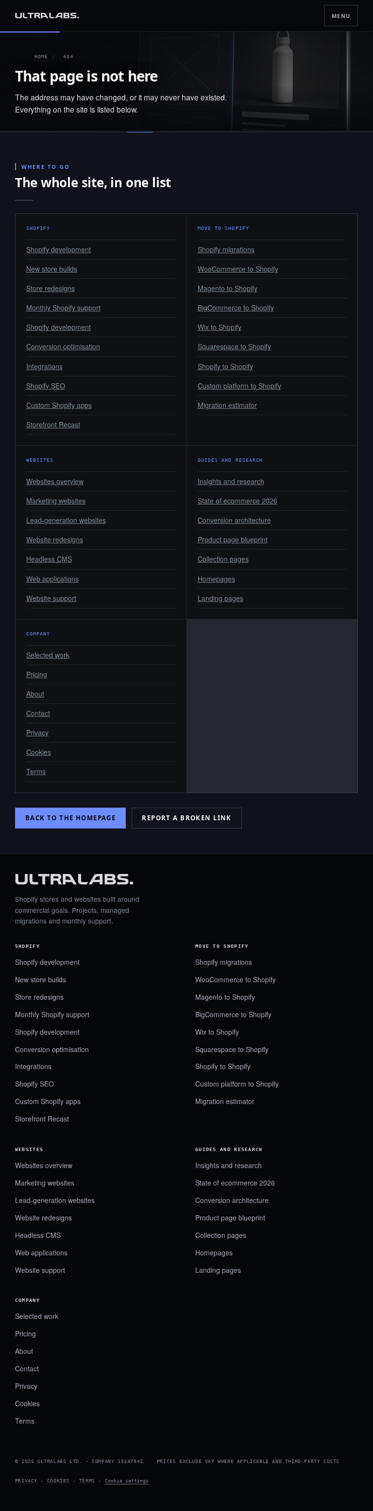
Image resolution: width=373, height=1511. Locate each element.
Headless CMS (49, 559)
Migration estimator (227, 405)
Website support (51, 598)
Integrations (44, 366)
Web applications (52, 579)
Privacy (37, 732)
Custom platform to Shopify (239, 385)
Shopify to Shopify (225, 366)
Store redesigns (50, 288)
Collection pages (223, 559)
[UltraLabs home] (47, 16)
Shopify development (58, 249)
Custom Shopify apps (59, 405)
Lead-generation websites (66, 520)
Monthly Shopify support (63, 307)
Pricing (36, 674)
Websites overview (55, 481)
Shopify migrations (226, 249)
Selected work (47, 655)
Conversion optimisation (63, 346)
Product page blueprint (233, 539)
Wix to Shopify (219, 327)
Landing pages (220, 598)
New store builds (51, 269)
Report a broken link (187, 817)
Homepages (216, 579)
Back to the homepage (70, 817)
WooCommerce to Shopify (238, 269)
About (35, 694)
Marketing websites (55, 500)
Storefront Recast (53, 424)
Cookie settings (127, 1480)
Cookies (38, 752)
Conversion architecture (234, 520)
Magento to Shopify (227, 288)
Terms (36, 771)
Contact (38, 713)
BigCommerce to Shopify (236, 307)
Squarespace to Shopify (234, 346)
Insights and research (231, 481)
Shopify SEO (45, 385)
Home (41, 56)
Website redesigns (54, 539)
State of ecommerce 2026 (237, 500)
